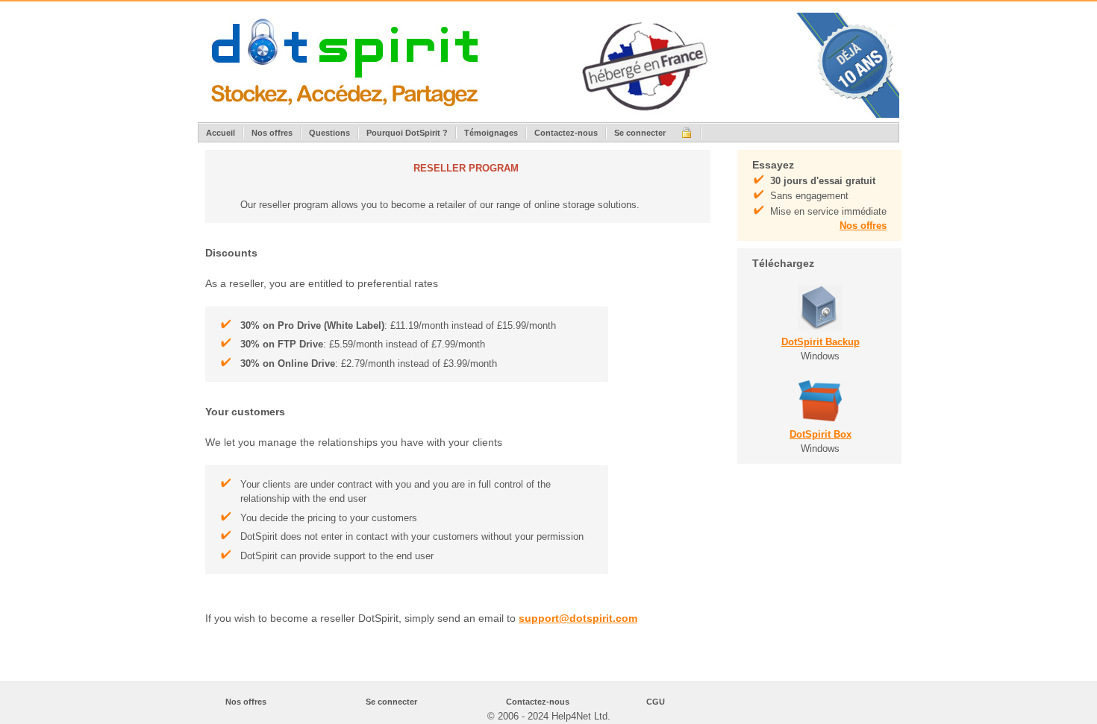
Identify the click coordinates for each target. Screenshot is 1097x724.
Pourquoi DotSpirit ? (407, 132)
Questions (329, 132)
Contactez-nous (566, 132)
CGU (655, 701)
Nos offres (272, 132)
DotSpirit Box (820, 434)
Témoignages (491, 132)
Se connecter (640, 132)
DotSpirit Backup (820, 341)
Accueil (220, 132)
